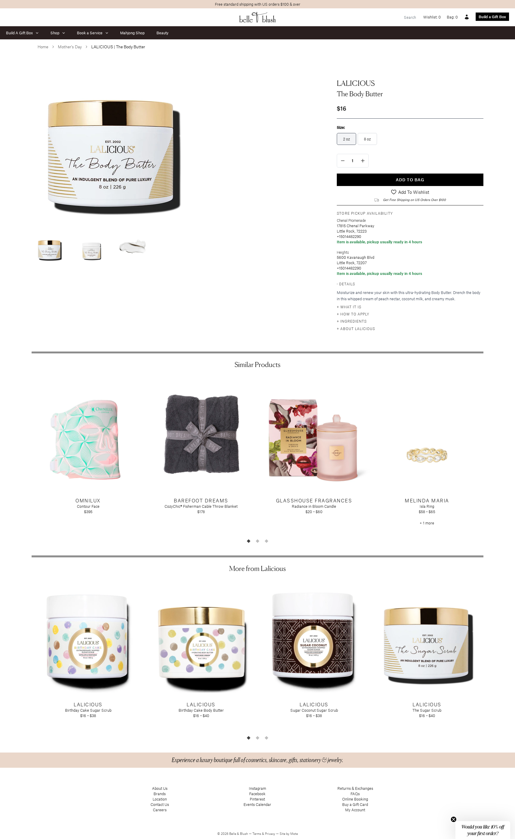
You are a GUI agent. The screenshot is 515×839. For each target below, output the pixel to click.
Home (43, 46)
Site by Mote (289, 833)
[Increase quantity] (362, 160)
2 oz (346, 139)
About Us (159, 788)
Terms (257, 833)
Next (488, 456)
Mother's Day (70, 46)
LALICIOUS (356, 83)
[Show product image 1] (49, 248)
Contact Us (160, 804)
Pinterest (257, 799)
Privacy (270, 833)
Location (160, 799)
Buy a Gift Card (355, 804)
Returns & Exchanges (355, 788)
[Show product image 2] (91, 248)
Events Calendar (257, 804)
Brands (159, 793)
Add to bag (410, 179)
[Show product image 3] (133, 248)
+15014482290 (349, 236)
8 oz (367, 139)
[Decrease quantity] (342, 161)
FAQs (355, 793)
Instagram (257, 788)
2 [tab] (257, 541)
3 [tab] (266, 541)
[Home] (257, 17)
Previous (27, 456)
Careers (160, 809)
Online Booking (355, 799)
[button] (482, 830)
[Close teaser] (454, 819)
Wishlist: (432, 17)
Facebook (257, 793)
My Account (355, 809)
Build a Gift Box (492, 16)
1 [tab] (249, 541)
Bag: (452, 17)
